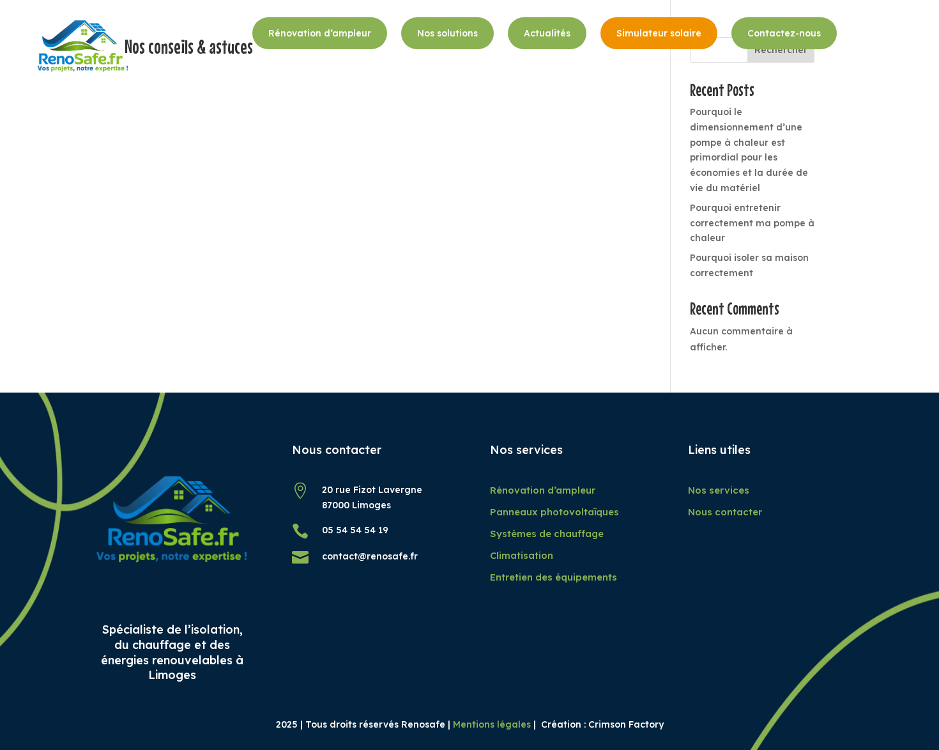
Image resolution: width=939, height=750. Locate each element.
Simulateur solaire (658, 33)
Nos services (718, 490)
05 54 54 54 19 (355, 530)
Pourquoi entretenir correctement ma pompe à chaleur (752, 223)
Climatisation (521, 555)
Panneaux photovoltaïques (554, 512)
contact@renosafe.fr (370, 556)
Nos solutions (447, 33)
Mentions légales (492, 724)
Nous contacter (725, 512)
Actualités (547, 33)
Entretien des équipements (553, 577)
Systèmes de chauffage (547, 533)
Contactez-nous (784, 33)
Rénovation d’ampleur (319, 33)
